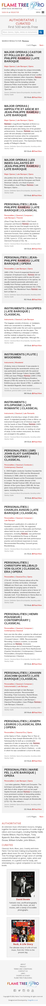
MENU (38, 12)
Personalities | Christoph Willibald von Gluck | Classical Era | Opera (22, 567)
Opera (30, 66)
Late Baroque (21, 66)
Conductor (28, 465)
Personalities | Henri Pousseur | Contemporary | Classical (21, 618)
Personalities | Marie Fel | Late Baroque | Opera (21, 772)
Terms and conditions (23, 969)
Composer (28, 215)
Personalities (9, 215)
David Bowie (23, 899)
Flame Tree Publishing (23, 978)
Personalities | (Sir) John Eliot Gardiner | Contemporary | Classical (21, 455)
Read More (37, 97)
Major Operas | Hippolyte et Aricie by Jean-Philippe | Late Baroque (22, 110)
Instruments (8, 319)
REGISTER (15, 12)
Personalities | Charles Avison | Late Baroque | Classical (21, 510)
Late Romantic (29, 413)
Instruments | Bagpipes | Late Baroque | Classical (22, 311)
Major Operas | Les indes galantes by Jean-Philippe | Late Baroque (22, 164)
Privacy (23, 967)
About (23, 964)
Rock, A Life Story (23, 944)
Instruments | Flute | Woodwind (20, 356)
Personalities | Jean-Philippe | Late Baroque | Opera (21, 260)
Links (23, 973)
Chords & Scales (23, 975)
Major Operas (9, 66)
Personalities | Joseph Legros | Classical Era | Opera (22, 724)
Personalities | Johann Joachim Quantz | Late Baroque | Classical (22, 676)
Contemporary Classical (13, 467)
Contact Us (23, 971)
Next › (41, 45)
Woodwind (19, 362)
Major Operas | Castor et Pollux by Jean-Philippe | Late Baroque (22, 57)
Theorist (19, 218)
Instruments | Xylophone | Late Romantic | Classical (21, 405)
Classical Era (21, 577)
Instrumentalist (10, 686)
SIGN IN (5, 12)
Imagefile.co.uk (33, 1000)
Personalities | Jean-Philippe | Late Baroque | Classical (21, 207)
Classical (19, 215)
